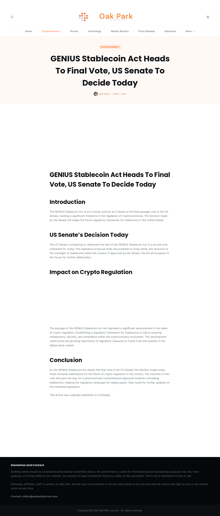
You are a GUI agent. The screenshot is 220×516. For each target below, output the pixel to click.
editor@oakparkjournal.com (40, 496)
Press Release (146, 31)
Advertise (170, 31)
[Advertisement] (110, 137)
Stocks (74, 31)
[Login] (208, 17)
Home (28, 31)
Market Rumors (120, 31)
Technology (94, 31)
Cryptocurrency (51, 31)
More (189, 31)
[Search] (12, 17)
